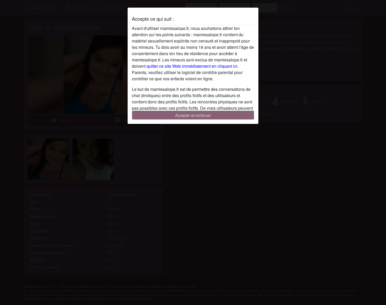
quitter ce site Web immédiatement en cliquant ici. (192, 66)
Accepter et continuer (193, 115)
